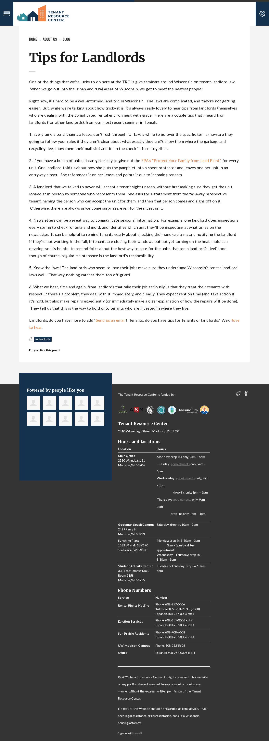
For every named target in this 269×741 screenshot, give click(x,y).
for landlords (42, 339)
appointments (180, 464)
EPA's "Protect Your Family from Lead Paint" (181, 160)
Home (33, 39)
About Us (50, 39)
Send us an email (111, 320)
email (138, 733)
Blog (66, 39)
